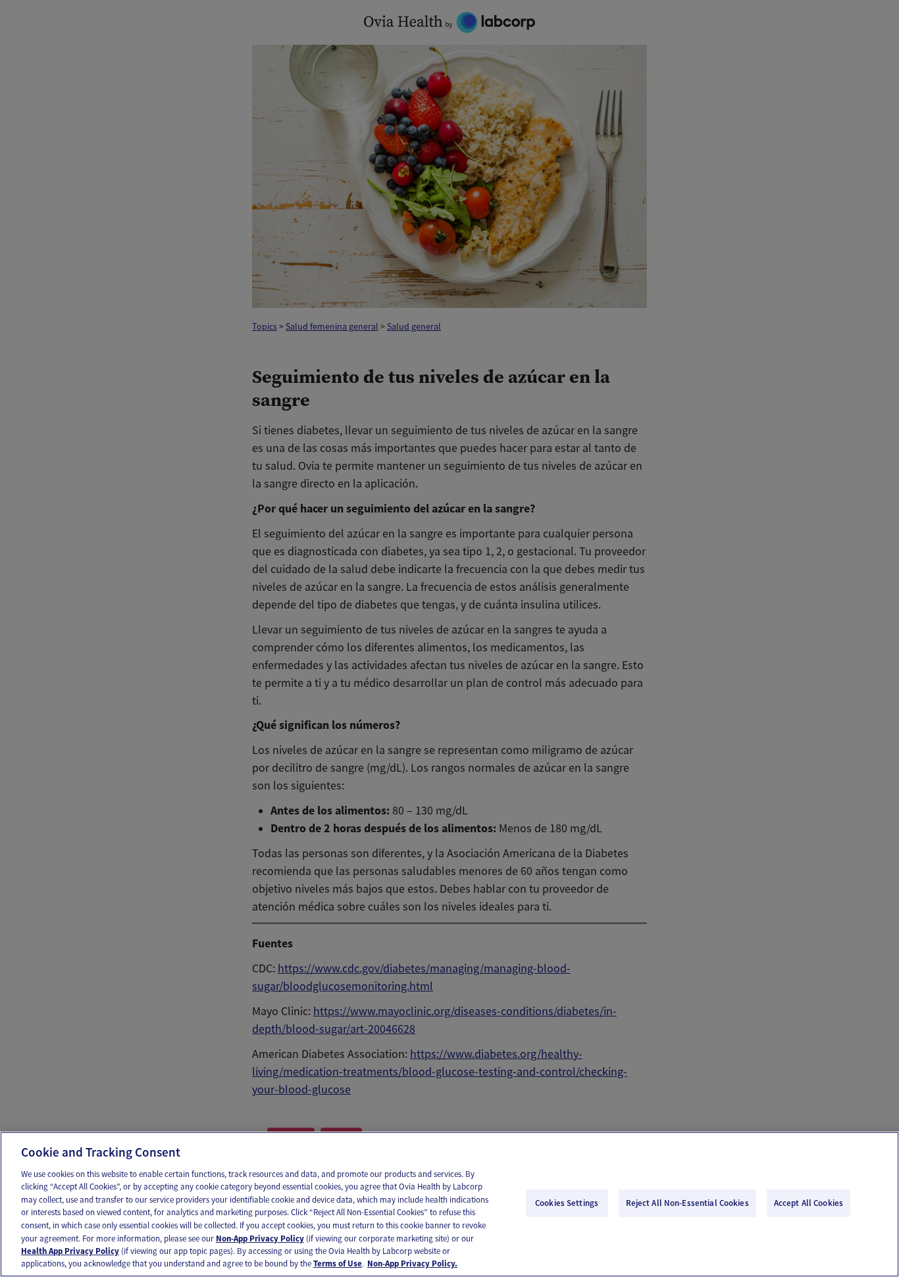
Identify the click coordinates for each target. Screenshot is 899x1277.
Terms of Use (337, 1263)
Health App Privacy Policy (70, 1251)
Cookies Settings (566, 1203)
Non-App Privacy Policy (260, 1237)
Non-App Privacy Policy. (412, 1263)
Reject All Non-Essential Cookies (687, 1203)
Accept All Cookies (808, 1203)
